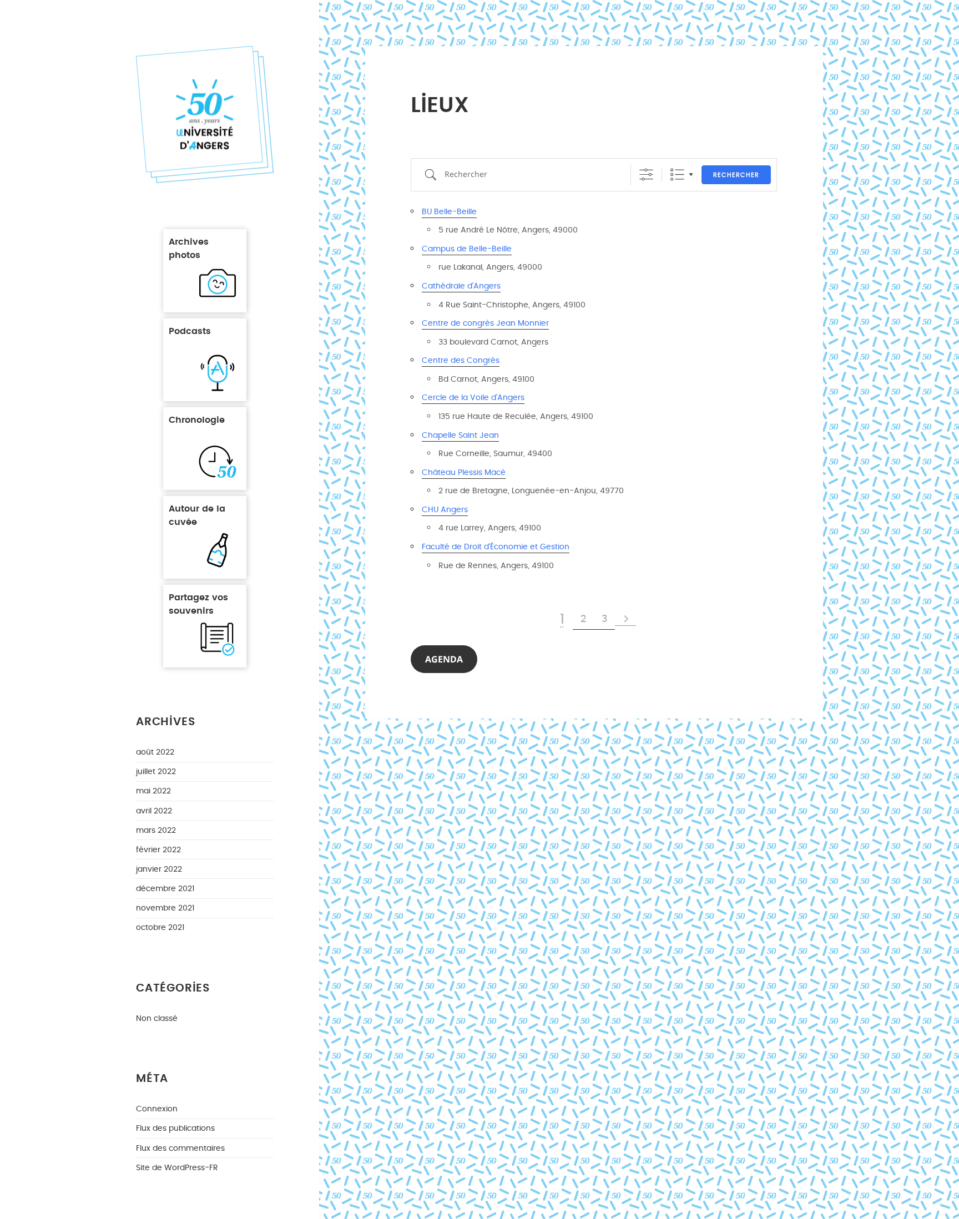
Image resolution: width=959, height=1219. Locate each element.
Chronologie (197, 419)
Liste (677, 174)
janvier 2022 (159, 869)
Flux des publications (175, 1128)
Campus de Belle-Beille (467, 249)
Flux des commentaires (180, 1148)
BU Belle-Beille (449, 212)
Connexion (157, 1109)
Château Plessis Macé (464, 472)
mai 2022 (153, 791)
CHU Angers (445, 509)
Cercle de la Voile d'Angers (473, 397)
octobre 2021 (160, 927)
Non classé (157, 1018)
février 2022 (158, 850)
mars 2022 (156, 830)
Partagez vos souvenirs (198, 603)
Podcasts (190, 330)
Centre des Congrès (460, 360)
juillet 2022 (156, 771)
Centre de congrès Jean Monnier (485, 323)
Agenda (444, 659)
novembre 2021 (165, 908)
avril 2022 (154, 811)
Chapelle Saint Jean (460, 435)
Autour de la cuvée (197, 515)
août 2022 (155, 752)
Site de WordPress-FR (177, 1168)
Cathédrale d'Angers (461, 286)
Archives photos (189, 248)
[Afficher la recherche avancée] (646, 174)
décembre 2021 (165, 888)
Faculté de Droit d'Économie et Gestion (495, 547)
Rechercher (736, 175)
